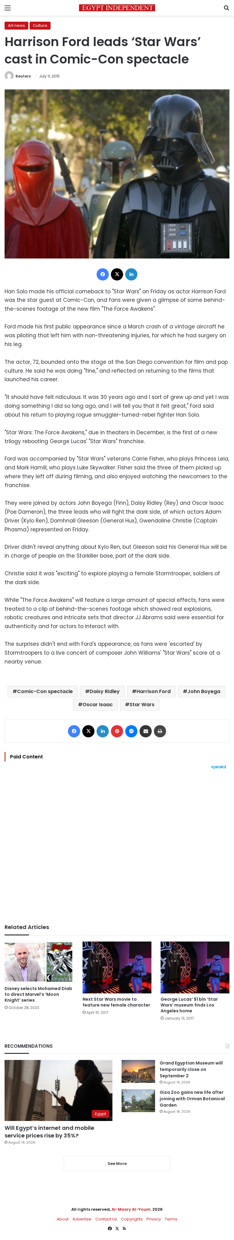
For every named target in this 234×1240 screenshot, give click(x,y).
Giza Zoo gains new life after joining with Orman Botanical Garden (192, 1098)
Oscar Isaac (98, 704)
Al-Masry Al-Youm (131, 1209)
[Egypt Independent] (117, 7)
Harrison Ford (153, 691)
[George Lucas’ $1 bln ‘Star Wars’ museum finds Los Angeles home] (195, 967)
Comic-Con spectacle (45, 691)
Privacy (154, 1219)
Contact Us (106, 1219)
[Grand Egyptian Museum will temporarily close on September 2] (138, 1071)
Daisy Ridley (105, 691)
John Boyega (203, 691)
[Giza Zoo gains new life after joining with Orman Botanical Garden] (138, 1100)
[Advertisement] (117, 846)
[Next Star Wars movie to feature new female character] (117, 967)
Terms (171, 1219)
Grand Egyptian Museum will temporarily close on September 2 (191, 1069)
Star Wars (141, 704)
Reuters (23, 76)
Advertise (82, 1219)
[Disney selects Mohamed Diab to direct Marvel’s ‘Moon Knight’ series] (39, 962)
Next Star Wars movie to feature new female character (116, 1002)
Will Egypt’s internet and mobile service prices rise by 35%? (49, 1131)
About (63, 1219)
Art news (16, 25)
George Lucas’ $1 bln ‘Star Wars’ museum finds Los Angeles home (189, 1005)
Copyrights (132, 1219)
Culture (40, 25)
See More (117, 1163)
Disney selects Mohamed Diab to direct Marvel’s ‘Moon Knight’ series (38, 994)
